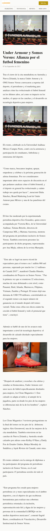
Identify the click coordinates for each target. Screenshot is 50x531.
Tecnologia (21, 9)
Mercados (42, 9)
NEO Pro (43, 3)
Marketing (9, 9)
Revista (32, 9)
